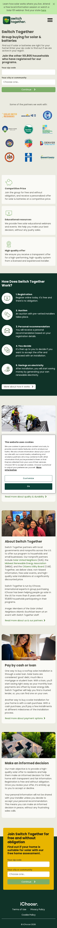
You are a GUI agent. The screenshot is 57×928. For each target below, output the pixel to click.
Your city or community (14, 77)
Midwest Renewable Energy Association (25, 563)
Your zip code (9, 67)
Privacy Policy (38, 909)
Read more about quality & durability (25, 496)
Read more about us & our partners (24, 620)
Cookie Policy (29, 914)
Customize (28, 478)
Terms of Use (19, 909)
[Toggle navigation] (50, 20)
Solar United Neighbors (25, 560)
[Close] (54, 4)
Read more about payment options (24, 718)
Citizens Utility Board (33, 566)
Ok (28, 486)
